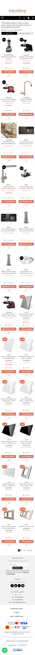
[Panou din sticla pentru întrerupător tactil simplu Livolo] (26, 302)
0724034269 (18, 597)
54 (28, 550)
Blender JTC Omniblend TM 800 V (8, 57)
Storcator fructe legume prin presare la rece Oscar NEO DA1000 (26, 57)
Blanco (26, 140)
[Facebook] (12, 585)
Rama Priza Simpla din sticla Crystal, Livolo (26, 485)
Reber (26, 185)
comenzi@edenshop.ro (18, 602)
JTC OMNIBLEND (8, 55)
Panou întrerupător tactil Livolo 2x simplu (26, 357)
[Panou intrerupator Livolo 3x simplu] (26, 430)
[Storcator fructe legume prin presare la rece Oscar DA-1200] (9, 88)
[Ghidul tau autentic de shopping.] (22, 645)
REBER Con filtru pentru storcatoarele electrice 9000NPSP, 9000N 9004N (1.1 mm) (26, 230)
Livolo (26, 312)
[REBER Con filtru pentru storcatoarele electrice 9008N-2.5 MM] (9, 260)
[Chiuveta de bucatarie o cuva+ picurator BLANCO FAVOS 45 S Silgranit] (9, 218)
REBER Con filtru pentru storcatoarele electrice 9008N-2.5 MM (8, 272)
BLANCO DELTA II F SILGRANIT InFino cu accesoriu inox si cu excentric (26, 272)
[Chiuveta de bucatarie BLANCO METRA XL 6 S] (26, 130)
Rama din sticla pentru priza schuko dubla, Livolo (9, 527)
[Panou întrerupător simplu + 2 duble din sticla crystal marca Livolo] (9, 472)
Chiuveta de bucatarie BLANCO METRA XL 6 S (26, 142)
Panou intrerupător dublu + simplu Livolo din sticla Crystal (26, 400)
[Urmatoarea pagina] (31, 550)
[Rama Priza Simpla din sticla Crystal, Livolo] (26, 472)
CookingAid (26, 97)
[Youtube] (15, 585)
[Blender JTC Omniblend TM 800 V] (9, 45)
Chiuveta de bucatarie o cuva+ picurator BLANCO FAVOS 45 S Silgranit (8, 230)
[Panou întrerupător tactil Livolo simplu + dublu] (9, 387)
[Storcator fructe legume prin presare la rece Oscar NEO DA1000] (26, 45)
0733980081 (18, 600)
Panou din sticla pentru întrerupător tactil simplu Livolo (26, 315)
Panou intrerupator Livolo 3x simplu (26, 442)
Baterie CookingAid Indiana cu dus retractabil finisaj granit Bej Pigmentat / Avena (26, 100)
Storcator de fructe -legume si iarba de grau (8, 315)
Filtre (10, 33)
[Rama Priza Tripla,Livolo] (26, 515)
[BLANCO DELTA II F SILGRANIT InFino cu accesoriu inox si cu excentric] (26, 260)
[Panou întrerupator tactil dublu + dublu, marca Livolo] (9, 430)
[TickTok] (19, 585)
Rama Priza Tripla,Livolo (26, 526)
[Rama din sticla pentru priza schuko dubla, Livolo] (9, 515)
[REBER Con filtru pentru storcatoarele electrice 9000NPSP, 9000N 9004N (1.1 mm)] (26, 217)
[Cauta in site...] (33, 18)
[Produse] (2, 18)
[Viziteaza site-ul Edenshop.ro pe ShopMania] (17, 649)
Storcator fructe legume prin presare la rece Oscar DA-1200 (8, 100)
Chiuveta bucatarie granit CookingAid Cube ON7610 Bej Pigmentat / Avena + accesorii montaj (9, 142)
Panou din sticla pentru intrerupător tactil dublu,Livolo (8, 357)
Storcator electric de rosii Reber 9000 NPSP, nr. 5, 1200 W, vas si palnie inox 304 (26, 187)
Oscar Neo (26, 55)
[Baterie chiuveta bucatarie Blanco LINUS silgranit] (9, 174)
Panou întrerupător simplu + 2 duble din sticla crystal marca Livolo (8, 485)
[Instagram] (22, 585)
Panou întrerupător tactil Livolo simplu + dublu (9, 400)
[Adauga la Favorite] (9, 75)
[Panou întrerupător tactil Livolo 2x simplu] (26, 345)
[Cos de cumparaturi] (28, 18)
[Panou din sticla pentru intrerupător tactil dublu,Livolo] (9, 345)
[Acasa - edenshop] (17, 11)
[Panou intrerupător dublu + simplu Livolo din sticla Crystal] (26, 387)
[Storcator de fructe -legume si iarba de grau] (9, 302)
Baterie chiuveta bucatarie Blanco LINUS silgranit (8, 187)
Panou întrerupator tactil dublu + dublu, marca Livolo (9, 442)
